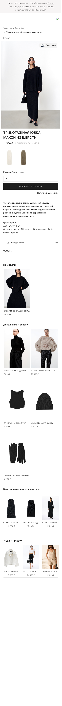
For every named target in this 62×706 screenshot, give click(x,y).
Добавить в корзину (30, 186)
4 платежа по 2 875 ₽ (27, 143)
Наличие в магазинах (47, 193)
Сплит (50, 3)
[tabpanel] (44, 401)
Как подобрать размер (14, 172)
